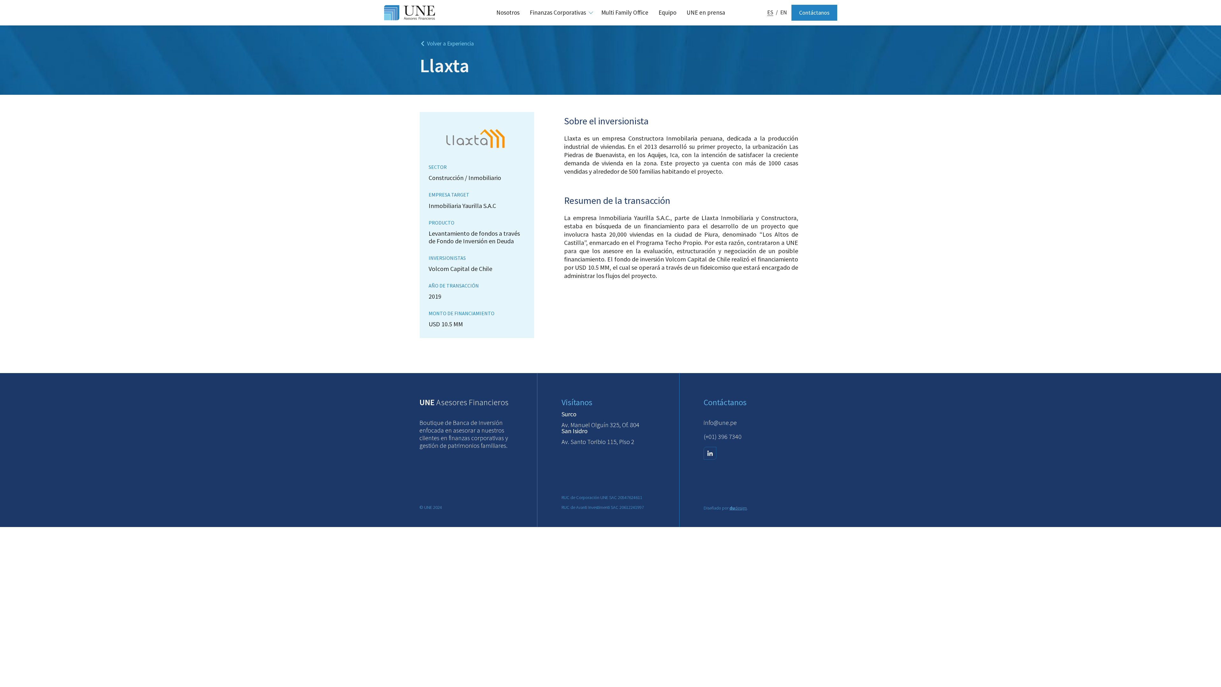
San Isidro (575, 431)
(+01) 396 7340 (723, 437)
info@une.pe (720, 423)
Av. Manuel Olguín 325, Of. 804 (600, 425)
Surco (569, 414)
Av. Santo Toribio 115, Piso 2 (598, 442)
